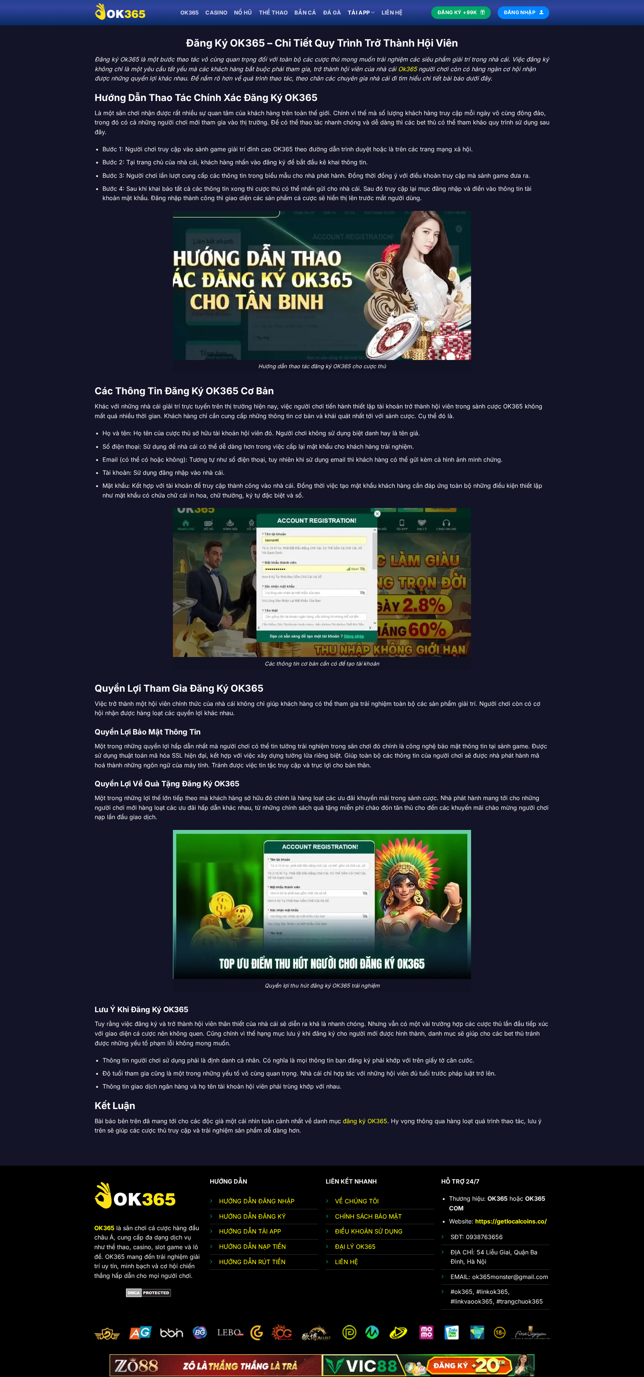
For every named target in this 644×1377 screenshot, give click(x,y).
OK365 (189, 12)
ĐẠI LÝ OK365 (355, 1246)
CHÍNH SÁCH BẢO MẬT (368, 1216)
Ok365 (407, 69)
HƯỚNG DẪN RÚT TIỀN (252, 1262)
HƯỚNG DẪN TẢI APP (250, 1231)
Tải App (359, 12)
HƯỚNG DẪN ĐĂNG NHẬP (256, 1201)
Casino (216, 12)
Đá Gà (332, 12)
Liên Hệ (392, 12)
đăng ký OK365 (365, 1121)
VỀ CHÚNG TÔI (357, 1201)
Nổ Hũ (243, 12)
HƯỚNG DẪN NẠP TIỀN (252, 1246)
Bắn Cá (305, 12)
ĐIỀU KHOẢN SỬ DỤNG (368, 1231)
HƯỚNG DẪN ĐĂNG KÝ (252, 1216)
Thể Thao (273, 12)
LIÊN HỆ (346, 1262)
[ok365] (132, 12)
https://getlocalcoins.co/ (511, 1221)
